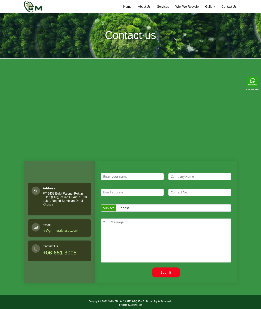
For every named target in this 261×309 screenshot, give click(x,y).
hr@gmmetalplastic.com (60, 230)
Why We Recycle (187, 6)
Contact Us (229, 6)
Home (127, 6)
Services (163, 6)
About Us (144, 6)
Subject (108, 208)
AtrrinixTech (136, 304)
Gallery (210, 6)
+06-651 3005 (60, 253)
